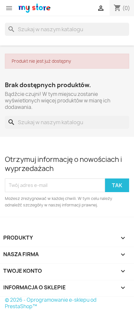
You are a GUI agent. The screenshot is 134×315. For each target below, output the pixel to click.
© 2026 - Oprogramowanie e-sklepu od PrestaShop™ (51, 303)
